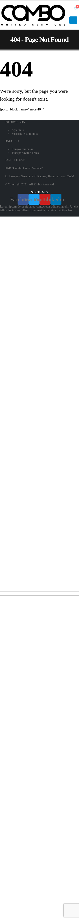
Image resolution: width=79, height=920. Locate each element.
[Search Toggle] (69, 8)
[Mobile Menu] (73, 20)
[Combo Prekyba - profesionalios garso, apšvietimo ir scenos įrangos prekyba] (33, 15)
